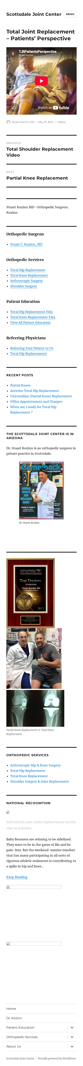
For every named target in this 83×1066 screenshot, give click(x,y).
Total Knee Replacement (29, 275)
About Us (13, 1046)
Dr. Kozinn (14, 1018)
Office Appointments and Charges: (36, 401)
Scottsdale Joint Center (33, 14)
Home (11, 1009)
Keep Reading (16, 877)
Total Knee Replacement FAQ (32, 317)
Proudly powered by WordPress (57, 1058)
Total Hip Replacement (27, 270)
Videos (61, 121)
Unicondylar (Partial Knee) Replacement (41, 396)
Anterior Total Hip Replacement (34, 391)
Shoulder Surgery (23, 286)
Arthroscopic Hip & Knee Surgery (35, 765)
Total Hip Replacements (28, 353)
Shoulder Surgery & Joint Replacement (39, 781)
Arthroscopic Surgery (26, 281)
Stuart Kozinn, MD (23, 121)
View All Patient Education (30, 322)
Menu (70, 14)
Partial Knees (20, 385)
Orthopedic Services (22, 1037)
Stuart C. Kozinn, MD (26, 244)
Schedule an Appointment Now (30, 533)
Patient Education (20, 1027)
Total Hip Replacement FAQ (31, 312)
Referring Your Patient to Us (31, 348)
